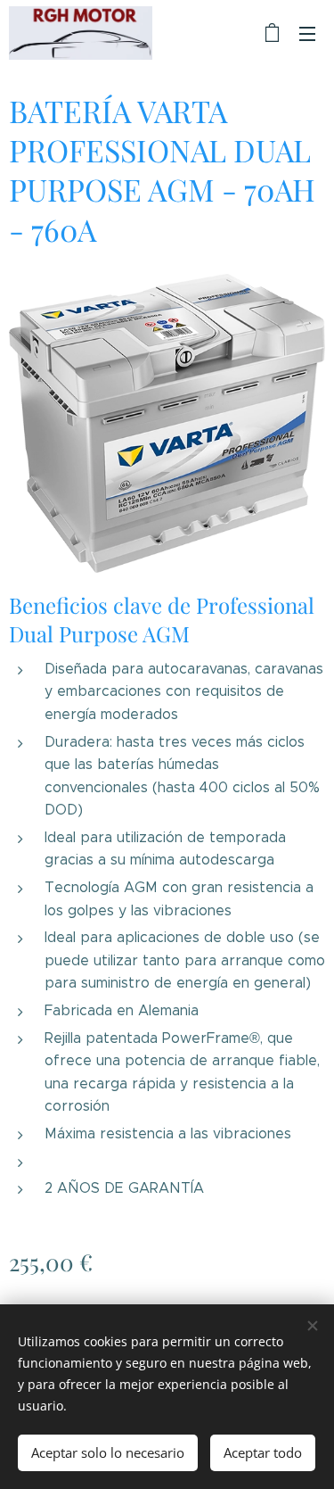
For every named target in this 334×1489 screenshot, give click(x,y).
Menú (307, 33)
